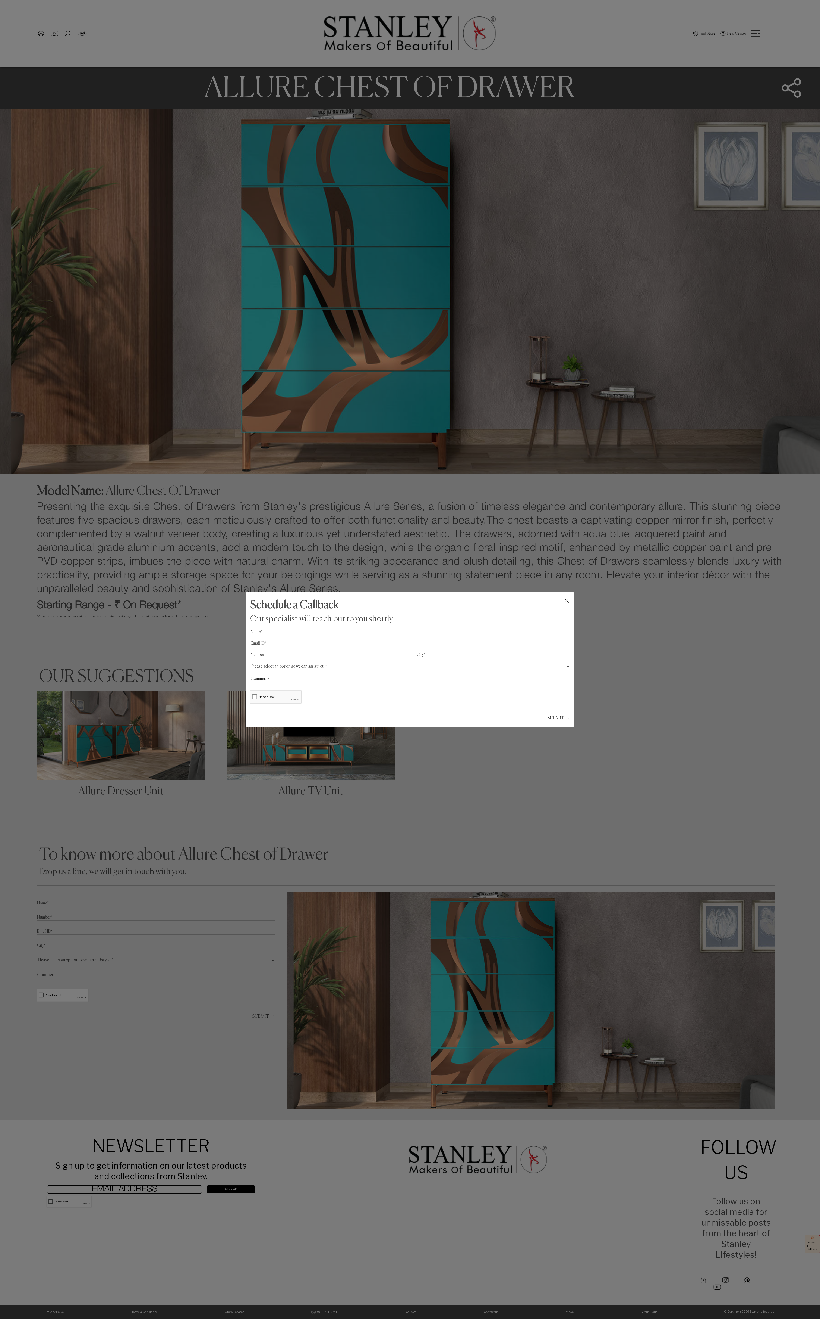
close (567, 600)
